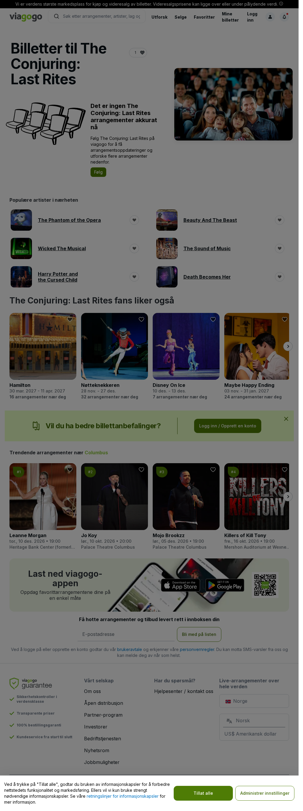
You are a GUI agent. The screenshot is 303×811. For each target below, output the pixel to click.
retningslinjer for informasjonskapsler (123, 796)
